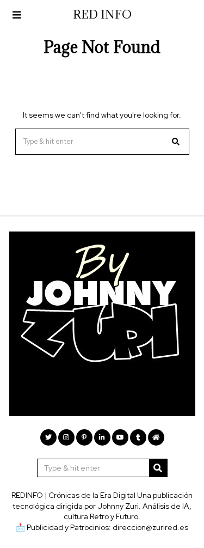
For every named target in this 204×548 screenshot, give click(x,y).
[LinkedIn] (102, 437)
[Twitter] (48, 437)
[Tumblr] (138, 437)
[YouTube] (120, 437)
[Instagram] (66, 437)
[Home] (156, 437)
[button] (176, 142)
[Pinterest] (84, 437)
